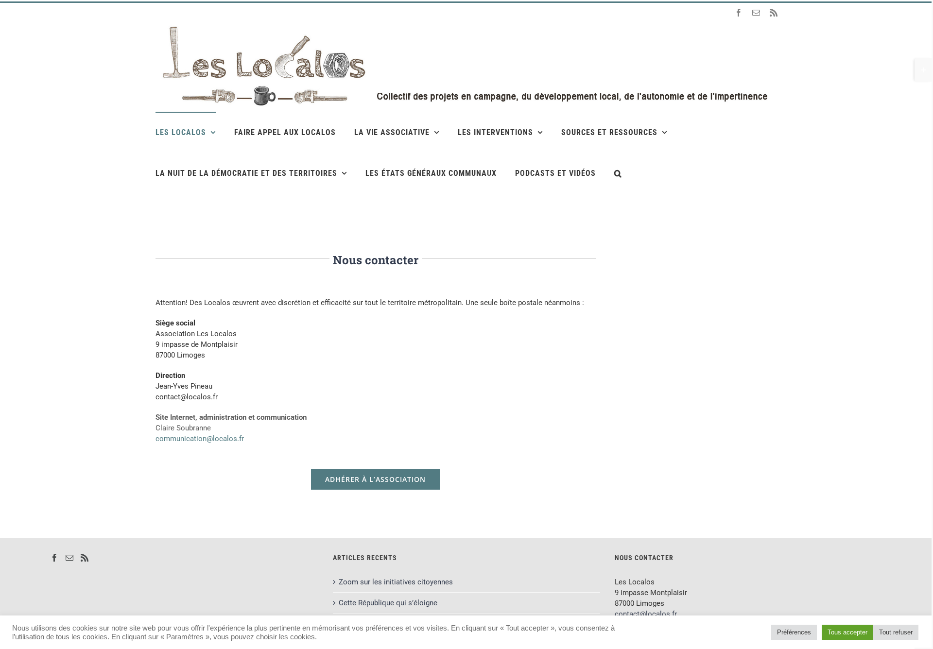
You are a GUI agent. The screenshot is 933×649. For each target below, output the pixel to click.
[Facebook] (54, 558)
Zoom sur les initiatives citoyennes (396, 582)
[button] (618, 173)
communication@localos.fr (200, 438)
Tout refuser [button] (896, 632)
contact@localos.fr (646, 614)
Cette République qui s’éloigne (388, 602)
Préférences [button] (794, 632)
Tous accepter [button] (847, 632)
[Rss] (84, 558)
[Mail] (69, 558)
